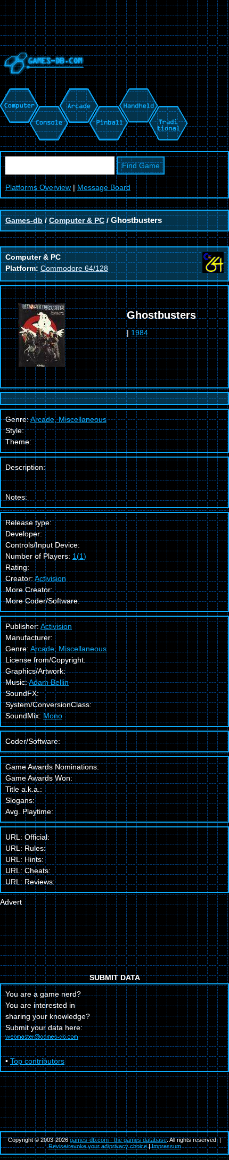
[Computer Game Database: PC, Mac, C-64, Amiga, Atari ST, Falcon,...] (17, 93)
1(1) (79, 556)
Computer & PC (76, 220)
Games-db (24, 220)
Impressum (166, 1146)
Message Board (103, 187)
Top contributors (37, 1061)
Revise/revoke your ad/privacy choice (97, 1146)
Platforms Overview (38, 187)
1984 (139, 332)
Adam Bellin (49, 682)
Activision (50, 578)
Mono (52, 715)
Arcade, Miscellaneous (68, 648)
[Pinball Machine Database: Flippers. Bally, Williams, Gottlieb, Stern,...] (108, 93)
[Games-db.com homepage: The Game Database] (42, 82)
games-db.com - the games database (118, 1140)
